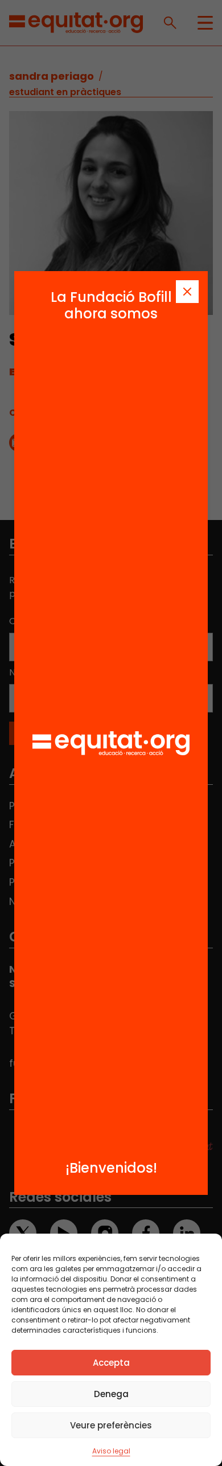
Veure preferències (111, 1425)
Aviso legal (111, 1451)
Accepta (111, 1363)
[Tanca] (187, 291)
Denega (111, 1394)
